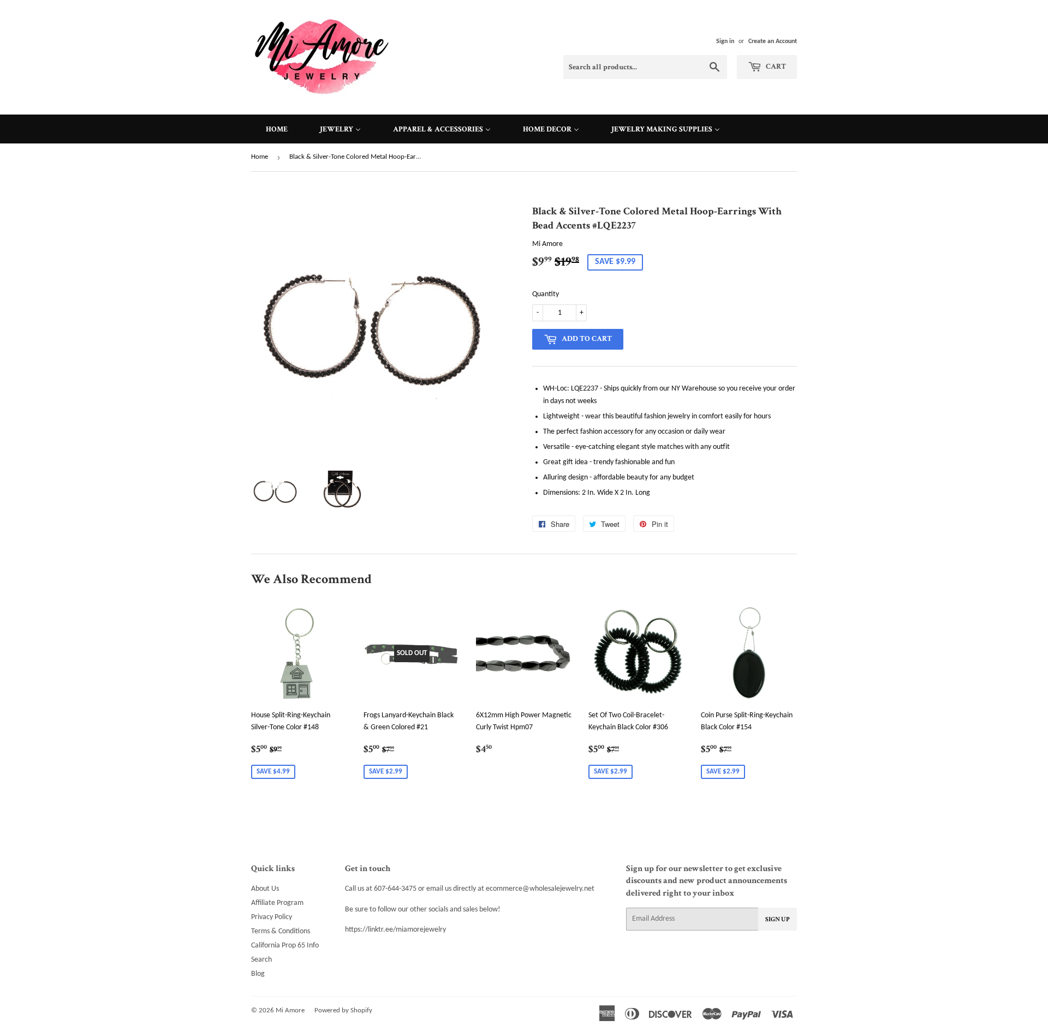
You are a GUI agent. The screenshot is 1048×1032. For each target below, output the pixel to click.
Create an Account (772, 41)
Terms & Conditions (280, 931)
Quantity (545, 294)
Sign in (725, 41)
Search (261, 960)
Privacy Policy (271, 917)
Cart (775, 66)
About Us (265, 889)
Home (259, 156)
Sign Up (777, 919)
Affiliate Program (277, 903)
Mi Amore (290, 1010)
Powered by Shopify (343, 1010)
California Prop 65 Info (285, 945)
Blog (258, 974)
